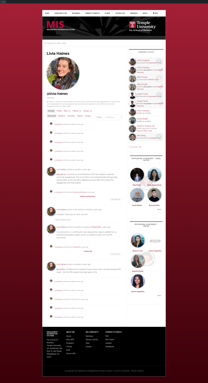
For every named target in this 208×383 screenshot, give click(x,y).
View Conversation (62, 220)
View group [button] (115, 199)
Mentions (61, 116)
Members (89, 336)
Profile (59, 111)
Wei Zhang (141, 136)
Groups (87, 111)
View (68, 106)
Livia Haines (58, 124)
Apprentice (153, 63)
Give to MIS (70, 353)
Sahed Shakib (142, 119)
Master (151, 79)
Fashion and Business (80, 192)
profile (139, 113)
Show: (99, 117)
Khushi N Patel (137, 271)
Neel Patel (137, 185)
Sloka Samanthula (154, 185)
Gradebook (109, 347)
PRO (107, 336)
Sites (67, 111)
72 (140, 147)
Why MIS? (70, 340)
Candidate (152, 138)
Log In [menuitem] (3, 2)
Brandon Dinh (154, 205)
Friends (76, 111)
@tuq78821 (61, 269)
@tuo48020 (61, 174)
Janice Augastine (137, 291)
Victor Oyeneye (143, 60)
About (68, 336)
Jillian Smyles (142, 77)
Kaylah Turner (142, 94)
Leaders (108, 343)
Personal (52, 116)
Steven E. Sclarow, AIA (146, 126)
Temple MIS (61, 26)
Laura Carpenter (155, 251)
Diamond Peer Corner (144, 131)
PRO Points (109, 340)
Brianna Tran (138, 251)
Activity (51, 111)
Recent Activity (92, 340)
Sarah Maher (137, 205)
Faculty (69, 347)
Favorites (71, 116)
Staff (68, 350)
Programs (70, 343)
